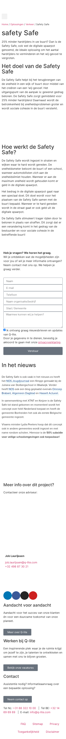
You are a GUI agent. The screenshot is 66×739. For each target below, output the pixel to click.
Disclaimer (52, 731)
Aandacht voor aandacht (27, 605)
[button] (4, 16)
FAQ (23, 724)
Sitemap (37, 724)
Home (5, 24)
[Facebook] (16, 595)
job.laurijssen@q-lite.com (21, 562)
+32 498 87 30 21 (16, 566)
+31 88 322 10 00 (24, 708)
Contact (11, 676)
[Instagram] (24, 595)
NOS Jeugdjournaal (17, 381)
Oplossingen (17, 24)
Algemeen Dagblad (23, 393)
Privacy (54, 724)
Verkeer (30, 24)
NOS (11, 389)
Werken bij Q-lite (19, 640)
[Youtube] (33, 595)
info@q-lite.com (40, 712)
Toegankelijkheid (28, 731)
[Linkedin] (7, 595)
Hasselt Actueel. (49, 393)
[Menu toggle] (33, 12)
